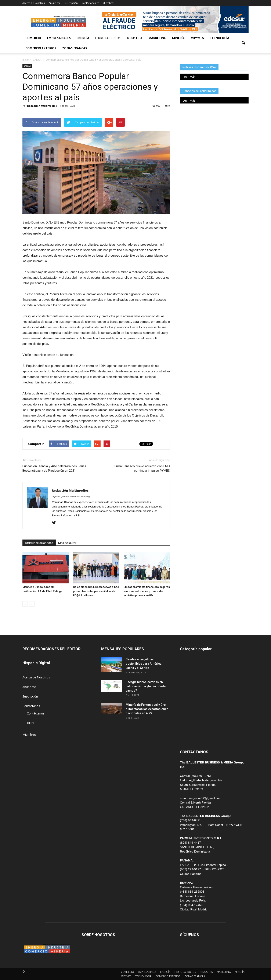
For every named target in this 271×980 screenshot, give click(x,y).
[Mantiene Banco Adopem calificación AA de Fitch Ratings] (45, 567)
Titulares (186, 660)
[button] (243, 43)
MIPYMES (197, 38)
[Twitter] (55, 523)
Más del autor (67, 543)
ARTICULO (187, 727)
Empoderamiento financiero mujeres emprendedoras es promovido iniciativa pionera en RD (147, 591)
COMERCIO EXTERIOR (40, 48)
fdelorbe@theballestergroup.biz (201, 780)
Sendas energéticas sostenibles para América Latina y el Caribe (144, 664)
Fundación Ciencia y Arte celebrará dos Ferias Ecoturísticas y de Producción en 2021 (54, 468)
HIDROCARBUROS (107, 38)
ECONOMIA (188, 737)
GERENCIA (187, 689)
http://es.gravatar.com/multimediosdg (71, 496)
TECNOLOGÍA (219, 38)
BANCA (27, 65)
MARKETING (157, 38)
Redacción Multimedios (42, 105)
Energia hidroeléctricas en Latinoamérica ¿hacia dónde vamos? (146, 686)
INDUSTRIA (134, 38)
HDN (30, 723)
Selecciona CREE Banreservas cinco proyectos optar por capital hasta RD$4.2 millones (96, 591)
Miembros (108, 2)
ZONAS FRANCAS (74, 48)
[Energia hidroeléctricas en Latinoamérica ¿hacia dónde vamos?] (111, 686)
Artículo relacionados (39, 543)
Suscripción (71, 2)
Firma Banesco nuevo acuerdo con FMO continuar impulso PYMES (142, 468)
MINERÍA (178, 38)
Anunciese (55, 2)
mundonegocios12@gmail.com (200, 798)
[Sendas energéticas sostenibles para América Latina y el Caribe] (111, 664)
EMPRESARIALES (59, 38)
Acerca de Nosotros (33, 2)
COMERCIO (33, 38)
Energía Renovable (192, 718)
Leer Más (189, 77)
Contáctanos (89, 2)
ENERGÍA (83, 38)
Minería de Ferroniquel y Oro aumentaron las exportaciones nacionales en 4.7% (147, 709)
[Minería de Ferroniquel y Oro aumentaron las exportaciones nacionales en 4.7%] (111, 708)
